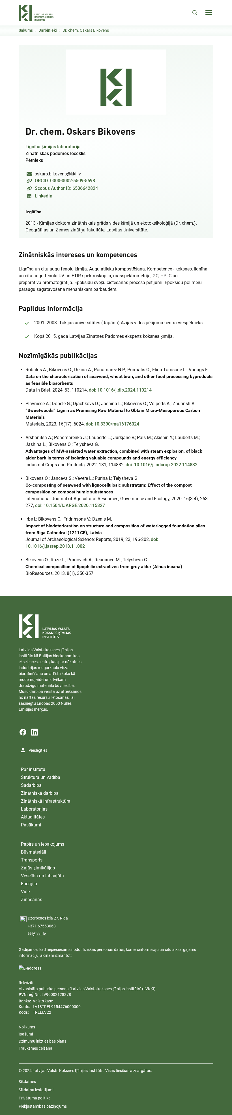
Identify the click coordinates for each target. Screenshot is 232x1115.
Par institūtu (33, 769)
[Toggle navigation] (208, 12)
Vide (25, 891)
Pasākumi (31, 825)
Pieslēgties (38, 750)
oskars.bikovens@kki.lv (58, 174)
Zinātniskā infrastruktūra (45, 801)
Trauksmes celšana (35, 1048)
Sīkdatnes (27, 1081)
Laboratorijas (34, 809)
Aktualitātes (33, 817)
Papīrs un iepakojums (42, 844)
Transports (31, 860)
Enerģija (29, 883)
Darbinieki (47, 30)
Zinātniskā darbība (40, 793)
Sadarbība (31, 785)
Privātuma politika (35, 1098)
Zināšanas (31, 899)
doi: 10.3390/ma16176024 (112, 424)
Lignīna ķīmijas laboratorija (53, 146)
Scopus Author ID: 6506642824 (66, 188)
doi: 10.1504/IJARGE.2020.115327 (70, 505)
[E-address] (30, 968)
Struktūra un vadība (40, 777)
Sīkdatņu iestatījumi (36, 1090)
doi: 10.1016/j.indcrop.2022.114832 (161, 464)
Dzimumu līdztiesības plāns (42, 1041)
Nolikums (27, 1027)
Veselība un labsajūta (42, 875)
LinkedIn (43, 196)
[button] (116, 82)
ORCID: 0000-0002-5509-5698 (65, 180)
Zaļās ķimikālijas (38, 868)
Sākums (26, 30)
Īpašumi (26, 1034)
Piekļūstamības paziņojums (43, 1106)
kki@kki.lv (37, 934)
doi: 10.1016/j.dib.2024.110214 (120, 390)
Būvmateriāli (33, 852)
